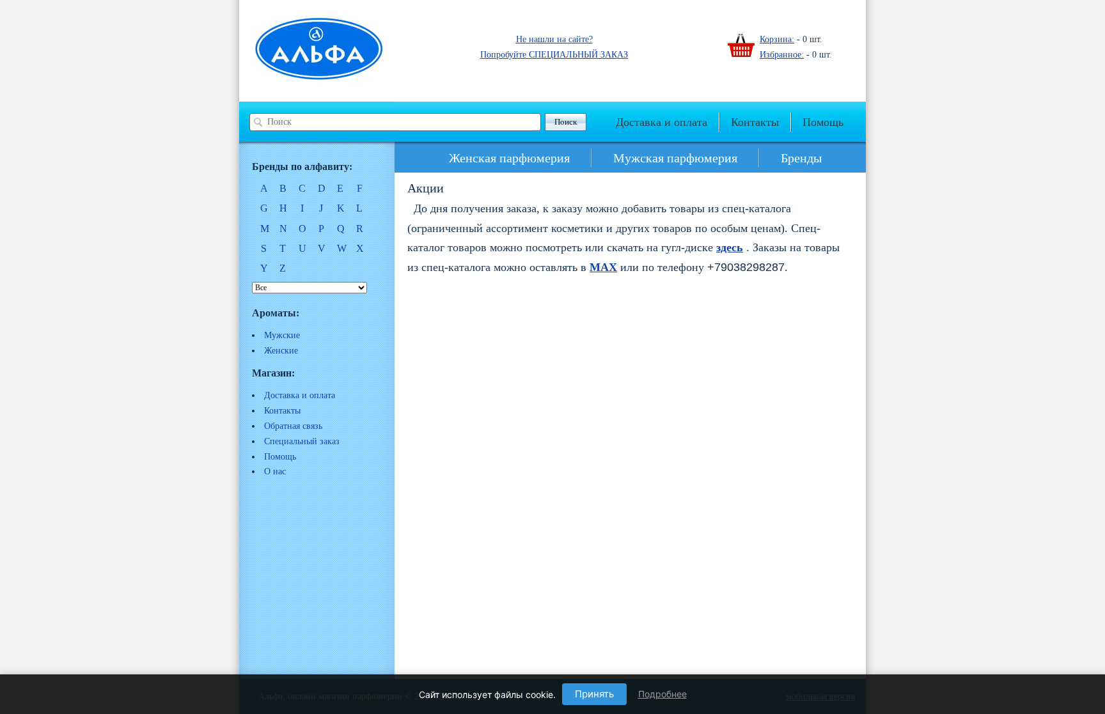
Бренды (801, 158)
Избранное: (782, 54)
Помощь (823, 122)
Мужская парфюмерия (675, 158)
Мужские (282, 335)
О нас (275, 471)
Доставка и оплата (661, 122)
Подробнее (662, 693)
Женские (281, 350)
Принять (594, 694)
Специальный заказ (302, 441)
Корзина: (777, 39)
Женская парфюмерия (509, 158)
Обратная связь (293, 426)
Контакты (755, 122)
